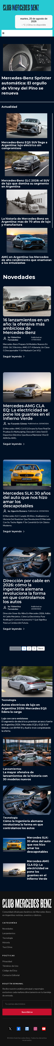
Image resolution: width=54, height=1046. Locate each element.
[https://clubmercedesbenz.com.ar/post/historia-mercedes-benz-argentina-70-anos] (27, 202)
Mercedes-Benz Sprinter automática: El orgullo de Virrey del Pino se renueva (26, 86)
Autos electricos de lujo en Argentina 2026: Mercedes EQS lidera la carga (24, 708)
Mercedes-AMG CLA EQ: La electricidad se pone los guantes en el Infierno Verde (26, 412)
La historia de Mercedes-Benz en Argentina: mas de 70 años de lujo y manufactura (26, 221)
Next (40, 648)
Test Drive (7, 947)
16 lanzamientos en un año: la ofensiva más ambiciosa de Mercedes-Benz (26, 326)
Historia (6, 942)
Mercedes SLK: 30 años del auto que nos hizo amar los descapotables (27, 499)
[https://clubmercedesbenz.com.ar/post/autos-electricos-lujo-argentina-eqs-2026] (27, 681)
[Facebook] (18, 1029)
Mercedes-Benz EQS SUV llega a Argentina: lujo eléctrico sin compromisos (24, 145)
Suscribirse (27, 1012)
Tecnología (7, 938)
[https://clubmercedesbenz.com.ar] (27, 8)
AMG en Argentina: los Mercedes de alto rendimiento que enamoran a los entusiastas (27, 260)
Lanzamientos (8, 933)
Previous (15, 648)
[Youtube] (44, 1029)
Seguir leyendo (12, 356)
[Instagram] (35, 1029)
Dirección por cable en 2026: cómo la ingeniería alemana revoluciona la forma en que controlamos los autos (26, 591)
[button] (3, 33)
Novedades (7, 928)
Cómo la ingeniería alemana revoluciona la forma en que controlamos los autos (23, 824)
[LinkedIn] (27, 1029)
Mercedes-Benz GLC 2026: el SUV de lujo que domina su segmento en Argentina (25, 183)
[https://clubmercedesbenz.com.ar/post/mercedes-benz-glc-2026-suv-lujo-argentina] (27, 163)
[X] (10, 1029)
